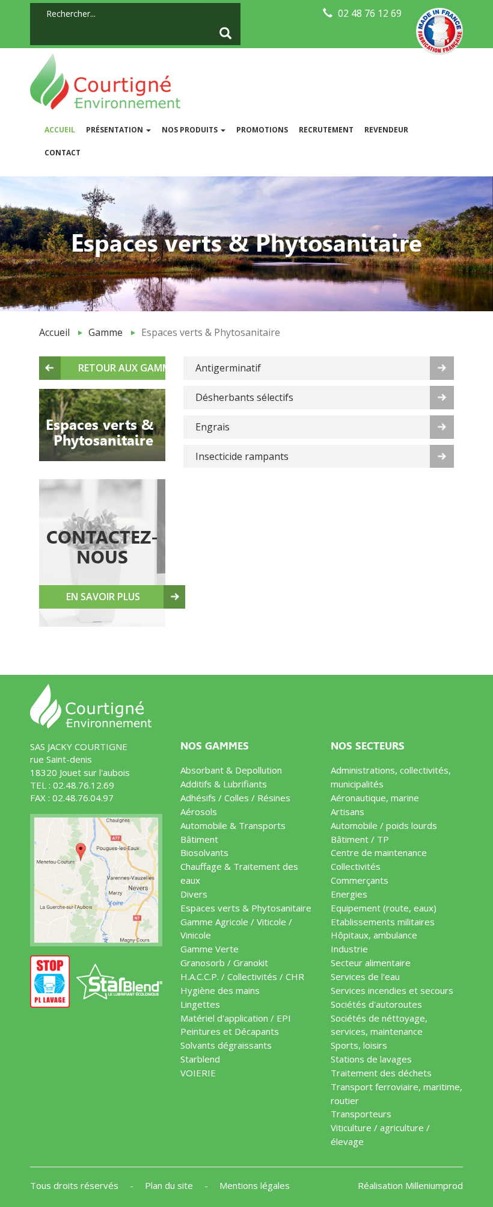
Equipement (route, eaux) (383, 908)
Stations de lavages (371, 1059)
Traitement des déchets (381, 1073)
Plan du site (170, 1185)
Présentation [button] (115, 130)
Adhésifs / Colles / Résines (235, 798)
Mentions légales (254, 1185)
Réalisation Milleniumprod (410, 1185)
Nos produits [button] (190, 130)
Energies (349, 894)
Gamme (105, 332)
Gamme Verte (209, 949)
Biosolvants (204, 852)
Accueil (62, 129)
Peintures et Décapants (229, 1031)
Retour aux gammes (121, 367)
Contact (62, 152)
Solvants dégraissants (226, 1045)
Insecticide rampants (242, 456)
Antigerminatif (228, 367)
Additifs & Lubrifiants (223, 784)
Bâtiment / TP (360, 839)
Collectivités (356, 866)
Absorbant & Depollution (231, 770)
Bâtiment (199, 839)
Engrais (212, 426)
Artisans (347, 811)
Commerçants (359, 880)
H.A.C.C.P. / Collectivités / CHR (242, 976)
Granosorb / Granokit (224, 963)
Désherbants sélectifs (244, 397)
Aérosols (198, 811)
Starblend (200, 1059)
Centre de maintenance (379, 852)
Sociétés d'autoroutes (376, 1004)
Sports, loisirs (359, 1045)
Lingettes (200, 1004)
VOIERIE (198, 1073)
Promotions (262, 130)
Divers (193, 894)
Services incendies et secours (392, 990)
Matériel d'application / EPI (235, 1018)
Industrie (349, 949)
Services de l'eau (365, 976)
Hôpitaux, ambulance (374, 935)
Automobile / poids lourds (384, 825)
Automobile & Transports (233, 825)
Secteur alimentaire (371, 963)
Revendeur (386, 130)
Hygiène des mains (220, 990)
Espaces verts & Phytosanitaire (245, 908)
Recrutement (326, 130)
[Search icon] (225, 34)
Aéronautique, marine (375, 798)
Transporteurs (361, 1114)
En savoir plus (103, 596)
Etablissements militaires (383, 922)
